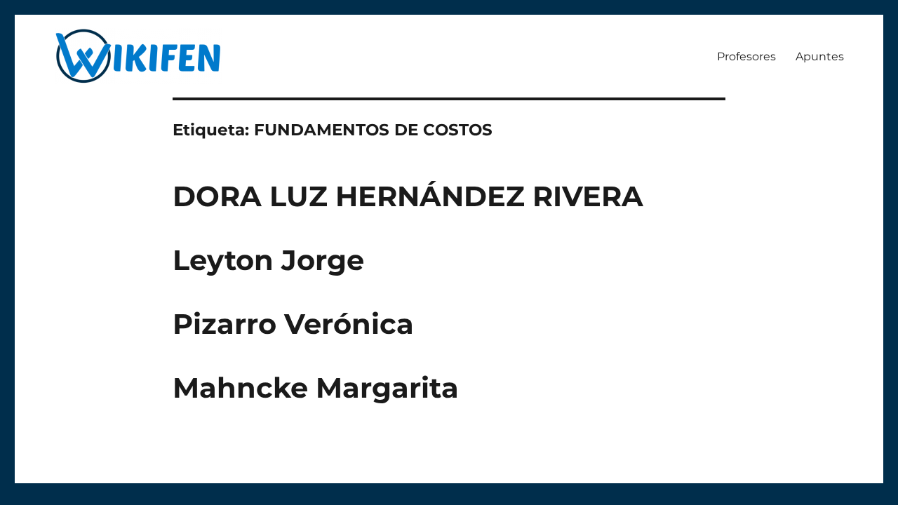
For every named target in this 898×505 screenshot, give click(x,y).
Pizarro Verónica (293, 324)
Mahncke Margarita (316, 387)
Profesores (746, 56)
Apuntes (820, 56)
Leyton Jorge (268, 260)
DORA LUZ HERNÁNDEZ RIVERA (408, 196)
